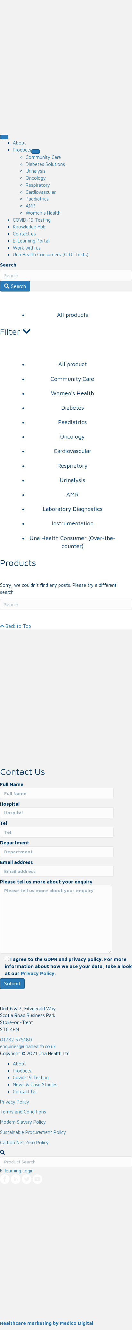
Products (22, 1070)
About (19, 1063)
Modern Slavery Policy (23, 1122)
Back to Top (17, 626)
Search (8, 264)
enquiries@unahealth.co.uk (28, 1046)
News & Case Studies (35, 1084)
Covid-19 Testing (31, 1077)
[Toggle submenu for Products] (35, 151)
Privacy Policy (37, 973)
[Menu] (4, 137)
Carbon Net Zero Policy (24, 1142)
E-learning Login (17, 1170)
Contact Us (25, 1091)
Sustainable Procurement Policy (33, 1132)
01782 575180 (16, 1039)
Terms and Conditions (23, 1111)
